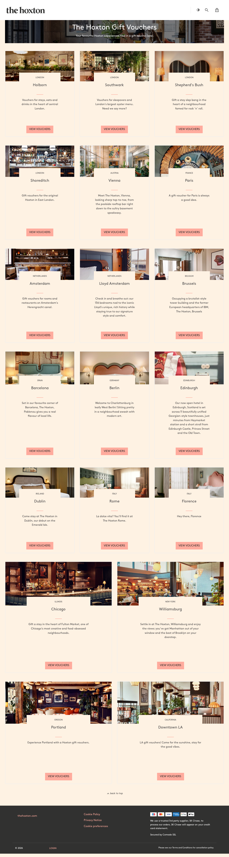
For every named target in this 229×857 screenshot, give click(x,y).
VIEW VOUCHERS (189, 451)
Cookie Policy (92, 814)
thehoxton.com (27, 816)
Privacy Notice (93, 820)
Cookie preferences (96, 826)
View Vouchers (39, 129)
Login (52, 848)
